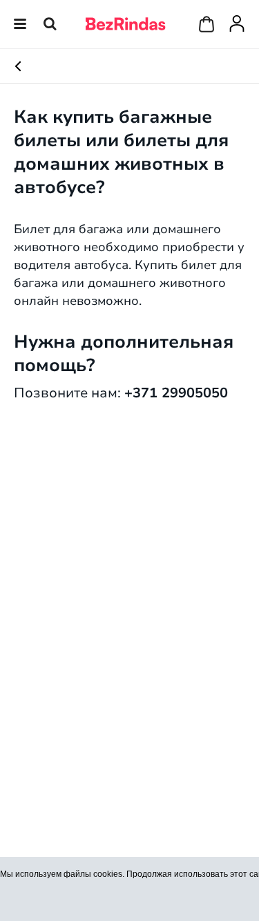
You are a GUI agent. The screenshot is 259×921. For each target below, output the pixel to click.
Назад (31, 66)
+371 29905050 (176, 392)
